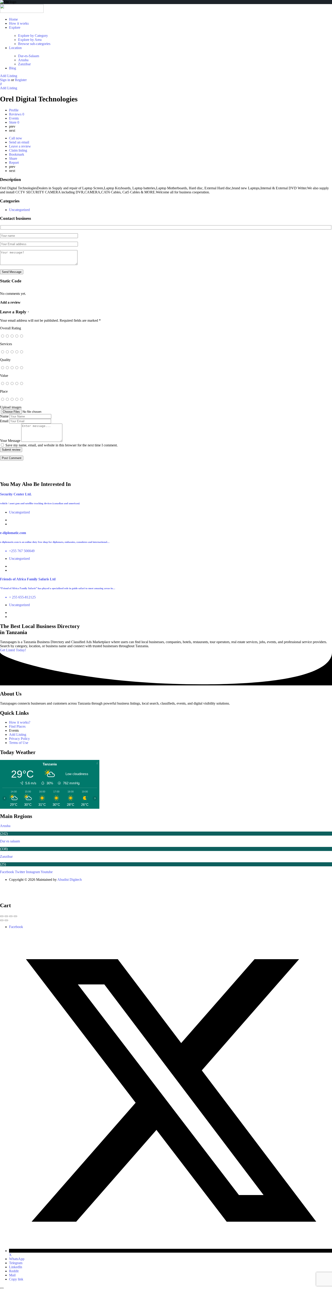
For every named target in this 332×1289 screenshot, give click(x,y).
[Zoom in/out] (15, 916)
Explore (14, 27)
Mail (12, 1275)
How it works (19, 23)
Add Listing (8, 76)
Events (14, 118)
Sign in (5, 80)
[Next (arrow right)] (6, 920)
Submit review (11, 449)
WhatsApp (16, 1259)
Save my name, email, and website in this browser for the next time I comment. (61, 445)
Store (14, 122)
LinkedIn (15, 1267)
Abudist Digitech (69, 879)
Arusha (23, 60)
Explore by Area (30, 40)
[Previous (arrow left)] (2, 920)
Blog (12, 68)
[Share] (6, 916)
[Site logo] (22, 12)
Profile (14, 110)
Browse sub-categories (34, 44)
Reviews (16, 114)
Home (13, 19)
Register (21, 80)
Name (4, 416)
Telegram (15, 1263)
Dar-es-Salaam (28, 56)
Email (4, 421)
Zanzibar (24, 64)
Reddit (14, 1271)
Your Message (10, 441)
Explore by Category (33, 35)
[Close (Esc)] (2, 916)
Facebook (16, 927)
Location (15, 48)
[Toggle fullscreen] (11, 916)
